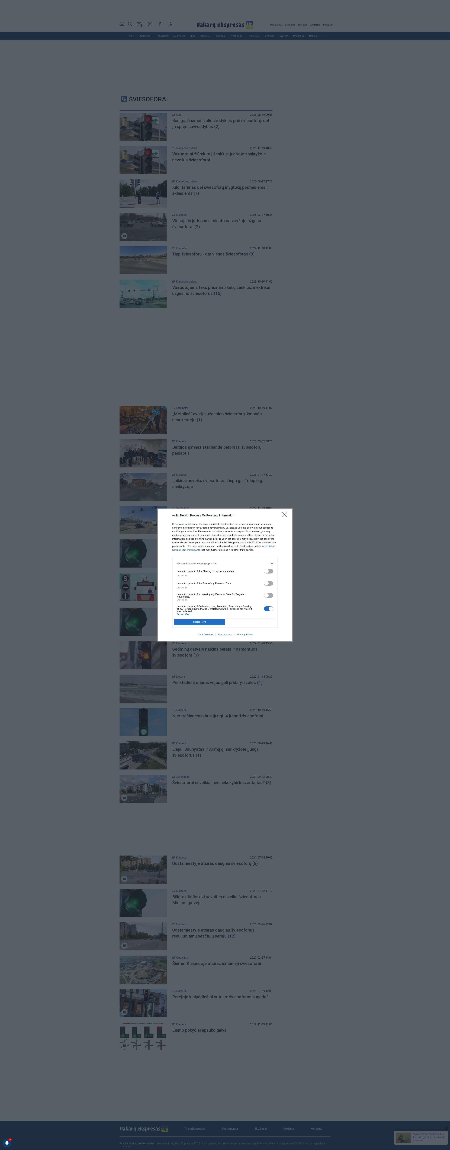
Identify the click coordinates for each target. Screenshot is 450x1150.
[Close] (285, 515)
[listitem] (225, 563)
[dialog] (225, 575)
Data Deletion (205, 634)
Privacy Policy (245, 634)
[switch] (268, 571)
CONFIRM (199, 622)
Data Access (225, 634)
